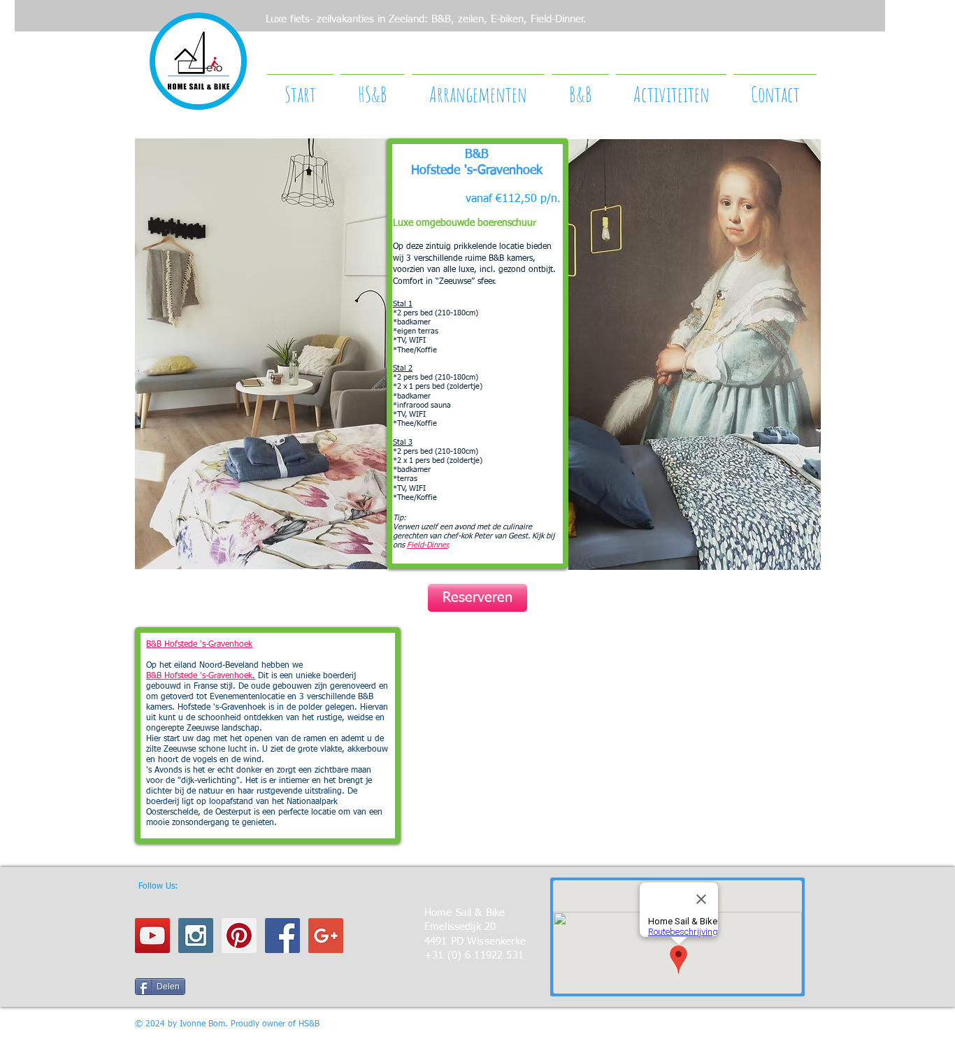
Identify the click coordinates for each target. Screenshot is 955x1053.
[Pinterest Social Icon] (239, 935)
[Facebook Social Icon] (282, 935)
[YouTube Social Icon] (152, 935)
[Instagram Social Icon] (195, 935)
